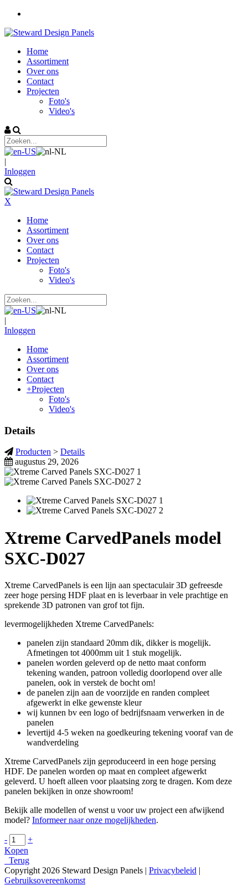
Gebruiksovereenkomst (44, 880)
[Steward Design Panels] (49, 32)
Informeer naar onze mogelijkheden (94, 820)
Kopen (16, 850)
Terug (16, 860)
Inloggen (19, 171)
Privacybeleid (172, 870)
